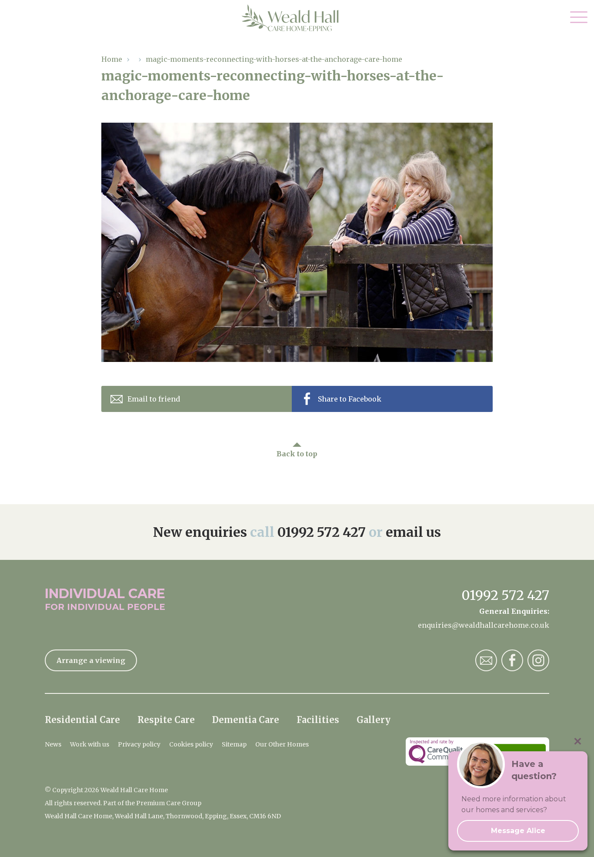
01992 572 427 (321, 532)
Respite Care (166, 719)
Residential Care (82, 719)
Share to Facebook (349, 399)
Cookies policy (191, 744)
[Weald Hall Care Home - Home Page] (297, 17)
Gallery (373, 719)
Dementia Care (245, 719)
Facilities (318, 719)
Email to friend (153, 399)
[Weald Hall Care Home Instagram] (538, 660)
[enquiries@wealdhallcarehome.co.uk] (486, 660)
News (53, 744)
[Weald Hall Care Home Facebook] (512, 660)
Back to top (297, 453)
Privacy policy (139, 744)
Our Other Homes (282, 744)
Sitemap (234, 744)
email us (413, 532)
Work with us (89, 744)
